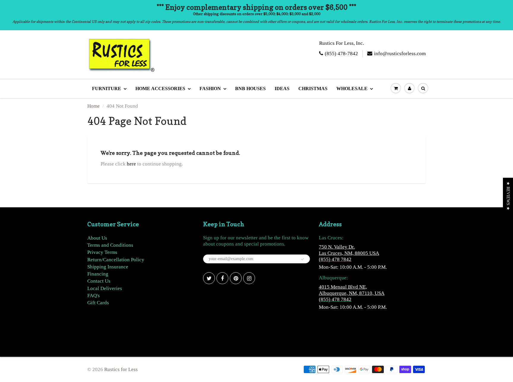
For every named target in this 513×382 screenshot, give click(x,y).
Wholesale (352, 88)
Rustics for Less (121, 369)
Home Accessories (160, 88)
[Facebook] (222, 278)
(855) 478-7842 (341, 53)
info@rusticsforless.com (400, 53)
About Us (97, 238)
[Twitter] (209, 278)
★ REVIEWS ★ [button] (508, 196)
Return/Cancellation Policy (115, 259)
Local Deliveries (104, 288)
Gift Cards (98, 302)
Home (93, 106)
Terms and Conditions (110, 245)
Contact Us (98, 281)
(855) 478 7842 (335, 259)
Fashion (210, 88)
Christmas (312, 88)
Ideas (282, 88)
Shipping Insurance (107, 267)
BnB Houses (250, 88)
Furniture (106, 88)
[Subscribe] (302, 259)
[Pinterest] (236, 278)
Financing (97, 274)
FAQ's (93, 295)
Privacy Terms (102, 252)
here (131, 164)
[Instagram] (249, 278)
